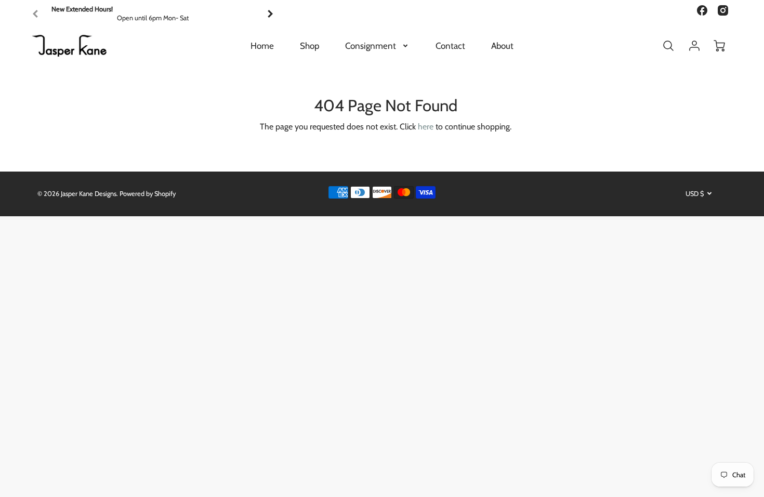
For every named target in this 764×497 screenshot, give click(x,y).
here (425, 127)
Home (262, 46)
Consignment (370, 46)
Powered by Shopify (148, 194)
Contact (450, 46)
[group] (153, 14)
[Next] (270, 14)
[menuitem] (262, 45)
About (502, 46)
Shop (309, 46)
